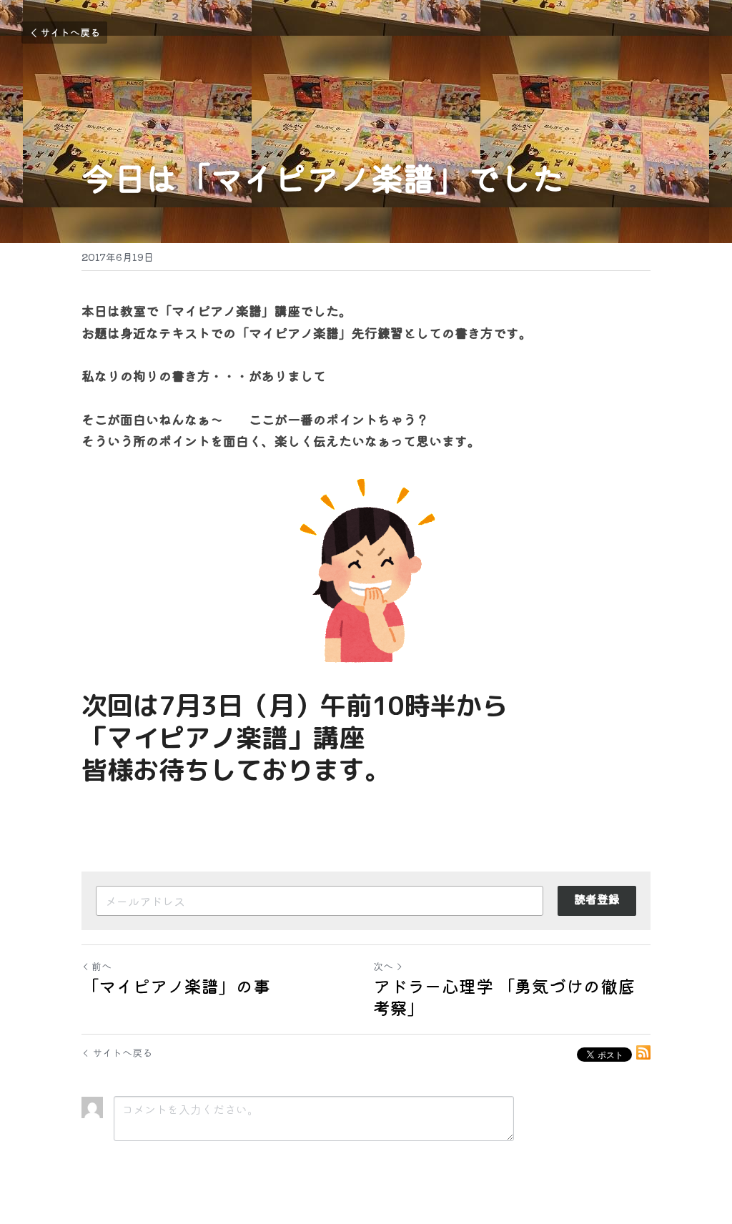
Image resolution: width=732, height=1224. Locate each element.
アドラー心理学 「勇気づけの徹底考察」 (504, 996)
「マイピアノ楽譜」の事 (175, 986)
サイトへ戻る (70, 32)
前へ (102, 966)
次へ (383, 966)
